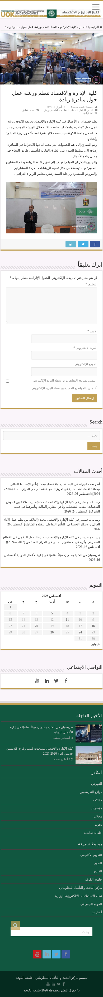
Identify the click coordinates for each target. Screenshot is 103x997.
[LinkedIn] (47, 681)
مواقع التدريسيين (91, 792)
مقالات (97, 800)
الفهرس (96, 784)
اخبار (82, 27)
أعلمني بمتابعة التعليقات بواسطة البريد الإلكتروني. (64, 380)
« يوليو (95, 644)
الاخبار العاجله (78, 110)
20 (36, 626)
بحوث (98, 824)
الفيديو (97, 871)
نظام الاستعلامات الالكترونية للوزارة (78, 896)
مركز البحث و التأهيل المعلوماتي (80, 888)
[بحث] (15, 925)
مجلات (97, 816)
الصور (98, 863)
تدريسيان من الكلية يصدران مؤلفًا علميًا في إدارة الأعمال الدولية (58, 555)
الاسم (92, 331)
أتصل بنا (97, 912)
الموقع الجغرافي (91, 904)
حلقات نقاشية (93, 833)
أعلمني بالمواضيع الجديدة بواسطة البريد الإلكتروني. (64, 388)
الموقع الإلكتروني (85, 364)
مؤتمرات (96, 808)
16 (93, 626)
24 (80, 632)
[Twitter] (56, 681)
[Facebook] (66, 681)
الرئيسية (94, 27)
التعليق (91, 284)
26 (52, 632)
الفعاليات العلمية (60, 110)
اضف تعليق (28, 110)
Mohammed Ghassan (82, 107)
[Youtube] (37, 681)
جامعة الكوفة (93, 879)
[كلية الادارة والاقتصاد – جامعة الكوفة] (51, 14)
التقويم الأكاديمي (91, 855)
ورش (47, 110)
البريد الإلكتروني (85, 348)
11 (67, 620)
